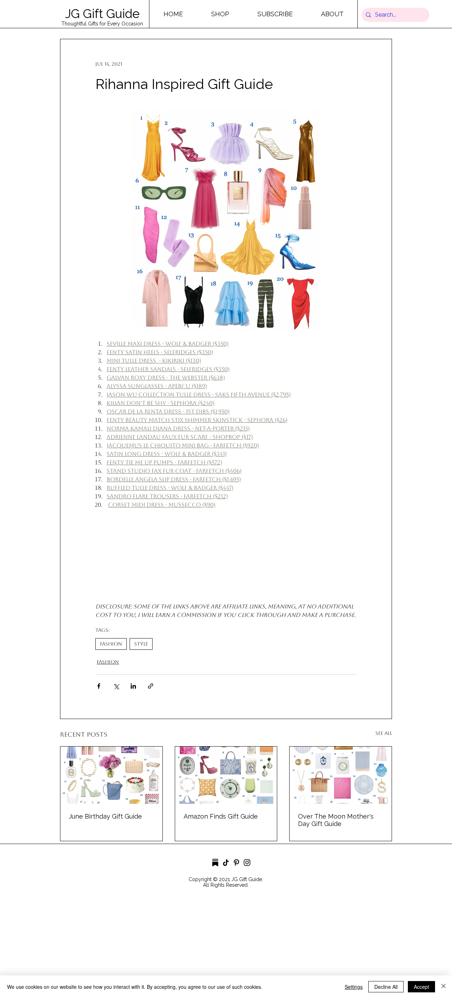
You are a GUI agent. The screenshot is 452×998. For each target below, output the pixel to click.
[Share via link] (150, 686)
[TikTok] (225, 862)
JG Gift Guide (102, 13)
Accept (421, 986)
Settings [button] (354, 986)
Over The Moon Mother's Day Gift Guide (336, 820)
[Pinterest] (236, 862)
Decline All (386, 986)
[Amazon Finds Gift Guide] (226, 775)
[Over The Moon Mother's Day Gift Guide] (341, 775)
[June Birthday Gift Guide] (111, 775)
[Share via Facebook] (98, 686)
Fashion (111, 644)
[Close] (443, 986)
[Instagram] (247, 862)
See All (383, 733)
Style (141, 644)
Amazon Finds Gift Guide (221, 816)
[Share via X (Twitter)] (116, 686)
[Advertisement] (212, 947)
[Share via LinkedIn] (133, 686)
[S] (215, 862)
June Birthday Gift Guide (105, 816)
